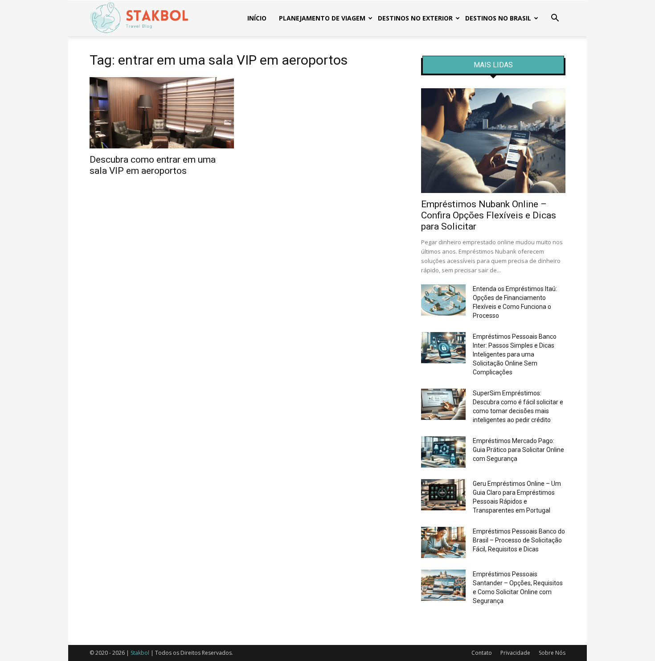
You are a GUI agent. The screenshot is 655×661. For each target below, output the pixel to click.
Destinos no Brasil (498, 18)
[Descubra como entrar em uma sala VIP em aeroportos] (162, 112)
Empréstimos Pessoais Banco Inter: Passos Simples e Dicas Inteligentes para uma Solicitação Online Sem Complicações (515, 354)
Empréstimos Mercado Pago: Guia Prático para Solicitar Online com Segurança (518, 449)
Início (256, 18)
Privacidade (515, 653)
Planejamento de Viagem (322, 18)
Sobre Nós (552, 653)
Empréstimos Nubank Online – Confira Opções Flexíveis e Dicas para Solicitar (488, 215)
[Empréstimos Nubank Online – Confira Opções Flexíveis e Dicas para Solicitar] (493, 140)
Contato (481, 653)
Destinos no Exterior (415, 18)
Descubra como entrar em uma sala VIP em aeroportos (153, 165)
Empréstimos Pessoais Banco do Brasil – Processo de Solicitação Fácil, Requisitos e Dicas (519, 540)
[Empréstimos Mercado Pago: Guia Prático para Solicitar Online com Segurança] (443, 452)
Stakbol (140, 653)
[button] (554, 19)
